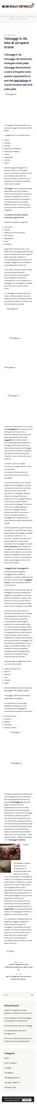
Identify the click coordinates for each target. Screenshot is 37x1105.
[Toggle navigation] (33, 4)
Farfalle (7, 146)
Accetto (27, 1100)
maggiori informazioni (14, 1100)
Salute (6, 1058)
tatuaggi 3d (10, 951)
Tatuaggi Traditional (11, 1082)
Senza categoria (10, 1063)
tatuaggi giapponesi (11, 1078)
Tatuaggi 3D (20, 16)
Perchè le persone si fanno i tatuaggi (18, 1026)
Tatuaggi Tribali (10, 1087)
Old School (11, 585)
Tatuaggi (7, 1068)
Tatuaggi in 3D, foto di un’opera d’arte (16, 42)
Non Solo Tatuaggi (8, 16)
